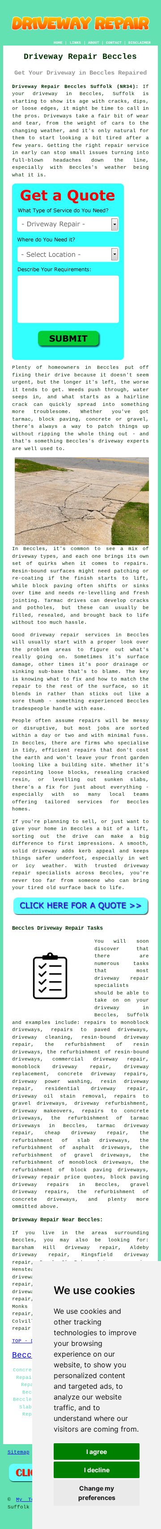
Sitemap (19, 1452)
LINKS (75, 43)
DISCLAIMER (139, 43)
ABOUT (93, 43)
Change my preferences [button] (96, 1492)
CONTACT (114, 43)
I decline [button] (97, 1470)
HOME (58, 43)
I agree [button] (96, 1451)
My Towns (30, 1499)
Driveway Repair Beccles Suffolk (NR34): (75, 86)
